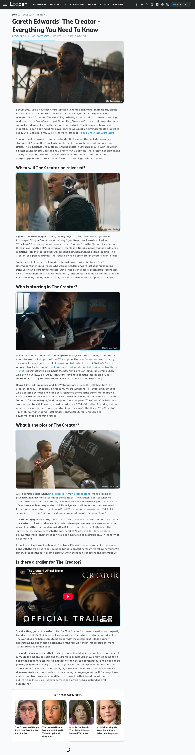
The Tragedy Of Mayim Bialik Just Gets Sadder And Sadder (27, 730)
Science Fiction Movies (35, 15)
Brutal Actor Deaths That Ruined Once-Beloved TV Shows (79, 730)
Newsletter (183, 4)
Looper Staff (42, 36)
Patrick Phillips (23, 36)
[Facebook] (136, 5)
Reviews (118, 4)
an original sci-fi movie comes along (69, 493)
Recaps (92, 4)
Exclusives (39, 4)
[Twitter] (147, 5)
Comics (104, 4)
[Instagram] (152, 5)
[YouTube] (141, 5)
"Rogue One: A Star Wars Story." (96, 132)
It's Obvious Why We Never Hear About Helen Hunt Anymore (107, 730)
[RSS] (167, 5)
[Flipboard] (157, 5)
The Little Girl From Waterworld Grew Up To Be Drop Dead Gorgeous (53, 732)
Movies (54, 4)
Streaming (77, 4)
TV (64, 4)
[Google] (162, 5)
